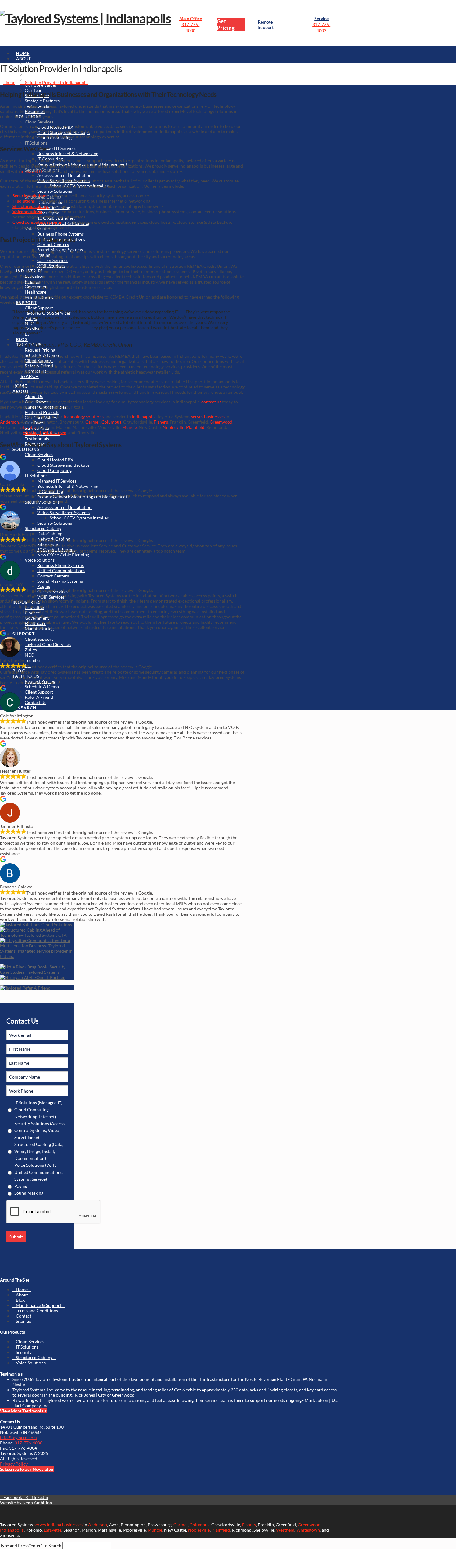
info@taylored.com (18, 1437)
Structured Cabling (34, 1357)
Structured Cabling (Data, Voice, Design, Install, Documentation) (38, 1151)
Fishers (161, 421)
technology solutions (84, 416)
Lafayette (27, 427)
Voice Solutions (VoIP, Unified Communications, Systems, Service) (38, 1172)
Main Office (190, 18)
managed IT (32, 171)
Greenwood (221, 421)
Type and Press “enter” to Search (30, 1545)
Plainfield (195, 427)
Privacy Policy (14, 1463)
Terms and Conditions (37, 1310)
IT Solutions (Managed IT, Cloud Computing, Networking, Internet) (38, 1109)
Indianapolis (143, 416)
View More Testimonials (23, 1410)
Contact (23, 1315)
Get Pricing (226, 24)
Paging (20, 1186)
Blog (20, 1300)
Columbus (111, 421)
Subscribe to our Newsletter (27, 1469)
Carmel (92, 421)
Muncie (129, 427)
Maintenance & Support (38, 1305)
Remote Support (266, 24)
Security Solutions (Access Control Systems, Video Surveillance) (39, 1130)
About (22, 1294)
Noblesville (173, 427)
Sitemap (23, 1321)
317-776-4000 (28, 1442)
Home (22, 1289)
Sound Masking (28, 1193)
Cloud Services (30, 1341)
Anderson (9, 421)
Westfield (32, 432)
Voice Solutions (31, 1362)
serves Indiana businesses (58, 1524)
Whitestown (54, 432)
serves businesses (208, 416)
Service (321, 18)
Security (24, 1352)
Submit (16, 1236)
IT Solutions (27, 1346)
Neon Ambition (37, 1502)
